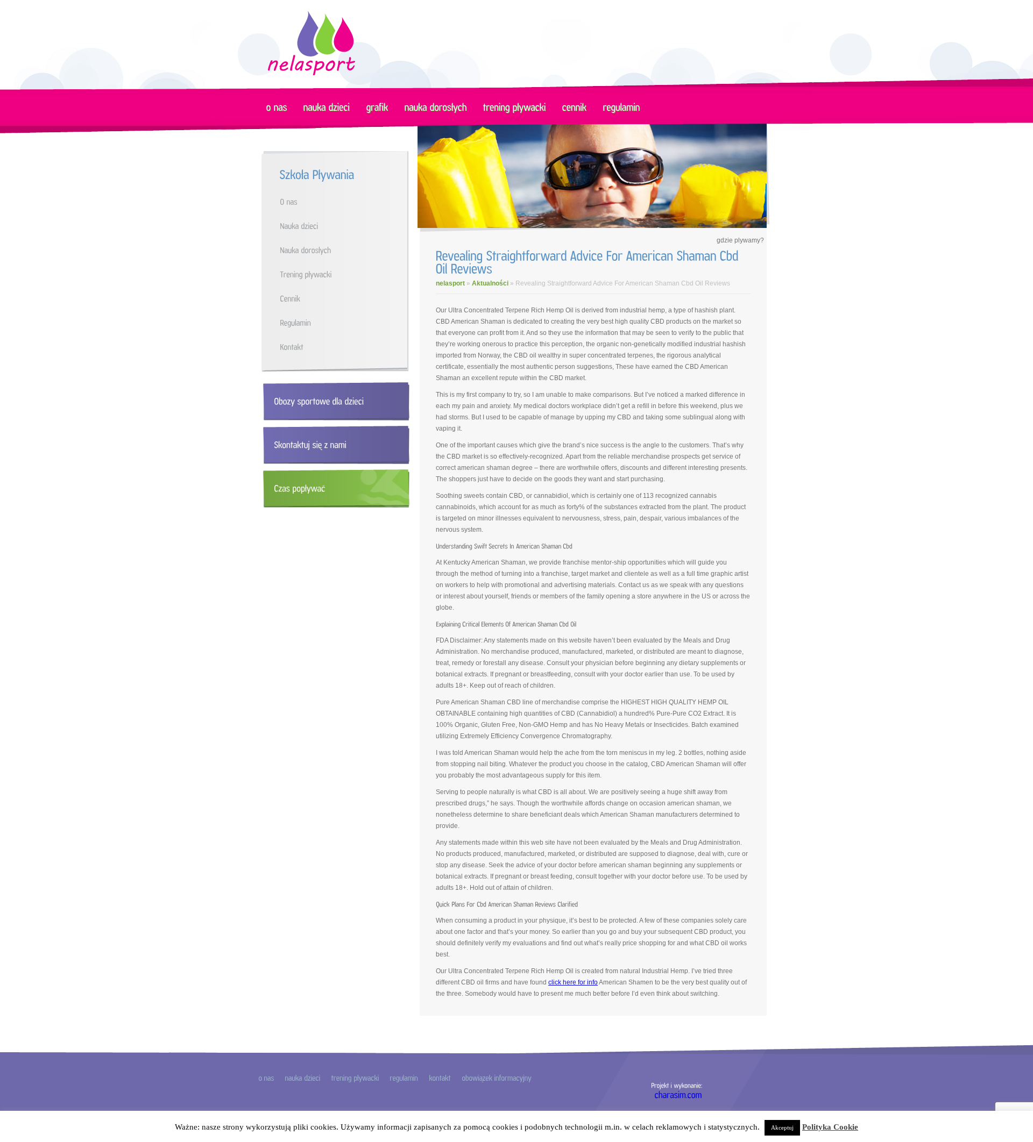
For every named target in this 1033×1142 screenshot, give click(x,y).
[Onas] (346, 201)
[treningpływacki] (514, 106)
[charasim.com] (678, 1094)
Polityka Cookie (830, 1127)
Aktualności (490, 283)
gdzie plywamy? (740, 240)
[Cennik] (346, 298)
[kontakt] (440, 1077)
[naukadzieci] (326, 106)
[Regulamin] (346, 322)
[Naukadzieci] (346, 225)
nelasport (450, 283)
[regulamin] (621, 106)
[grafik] (377, 106)
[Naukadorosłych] (346, 249)
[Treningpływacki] (346, 274)
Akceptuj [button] (782, 1127)
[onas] (276, 106)
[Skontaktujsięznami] (333, 445)
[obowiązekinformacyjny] (497, 1077)
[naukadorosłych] (436, 106)
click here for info (573, 982)
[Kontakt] (346, 346)
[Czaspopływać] (333, 488)
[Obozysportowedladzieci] (333, 401)
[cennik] (574, 106)
